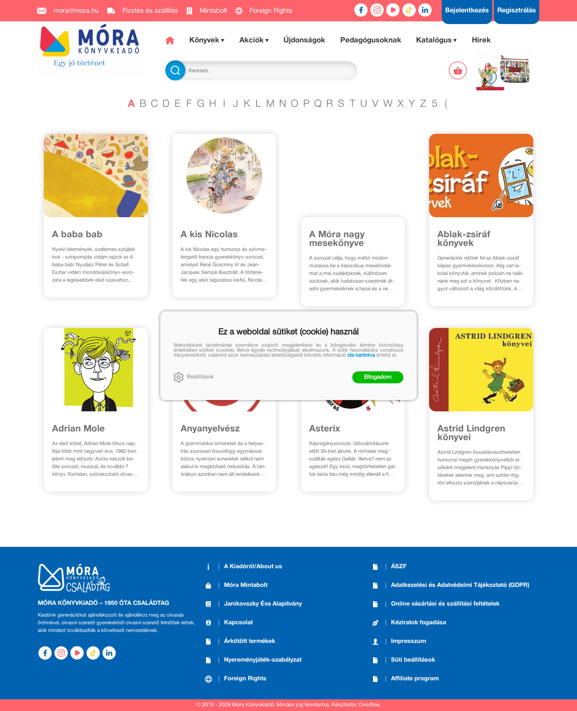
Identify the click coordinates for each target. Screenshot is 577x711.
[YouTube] (393, 10)
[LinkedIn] (425, 10)
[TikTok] (409, 10)
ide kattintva (361, 355)
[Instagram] (377, 10)
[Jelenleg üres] (458, 70)
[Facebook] (361, 10)
